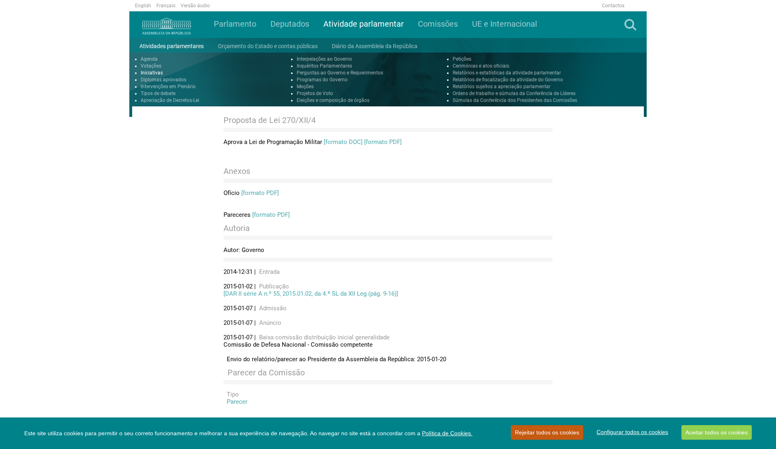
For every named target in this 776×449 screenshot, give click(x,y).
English (143, 5)
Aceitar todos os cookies (716, 432)
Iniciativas (152, 73)
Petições (462, 59)
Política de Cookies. (447, 433)
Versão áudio (195, 5)
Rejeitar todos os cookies (547, 432)
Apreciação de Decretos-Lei (170, 100)
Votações (151, 66)
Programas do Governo (322, 80)
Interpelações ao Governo (324, 59)
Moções (305, 86)
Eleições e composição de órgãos (333, 100)
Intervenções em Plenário (168, 86)
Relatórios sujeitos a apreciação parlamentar (501, 86)
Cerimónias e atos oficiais (481, 66)
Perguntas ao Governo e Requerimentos (340, 73)
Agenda (149, 59)
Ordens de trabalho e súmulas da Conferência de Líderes (514, 93)
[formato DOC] (343, 142)
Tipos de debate (158, 93)
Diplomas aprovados (163, 80)
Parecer (235, 401)
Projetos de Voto (315, 93)
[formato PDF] (383, 142)
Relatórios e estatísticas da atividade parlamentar (507, 73)
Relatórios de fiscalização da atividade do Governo (508, 80)
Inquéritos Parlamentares (324, 66)
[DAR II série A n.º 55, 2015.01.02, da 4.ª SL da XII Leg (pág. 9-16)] (311, 293)
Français (165, 5)
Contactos (613, 5)
